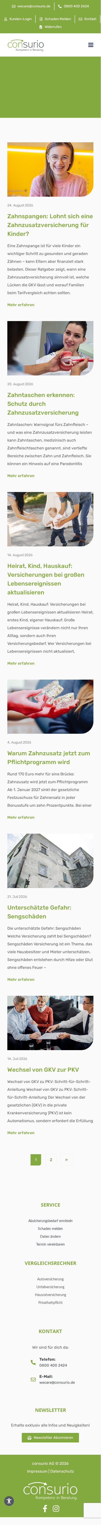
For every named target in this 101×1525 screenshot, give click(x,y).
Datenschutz (62, 1471)
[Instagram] (56, 1508)
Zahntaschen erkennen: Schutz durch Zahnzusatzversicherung (43, 404)
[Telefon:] (33, 1362)
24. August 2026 (20, 205)
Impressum (37, 1471)
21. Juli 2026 (17, 897)
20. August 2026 (20, 384)
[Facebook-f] (45, 1508)
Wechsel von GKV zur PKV (43, 1069)
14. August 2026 (20, 555)
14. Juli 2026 (17, 1059)
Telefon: (47, 1359)
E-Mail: (46, 1376)
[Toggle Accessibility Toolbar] (9, 1501)
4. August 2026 (19, 742)
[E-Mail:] (33, 1379)
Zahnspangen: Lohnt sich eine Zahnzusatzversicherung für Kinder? (50, 225)
